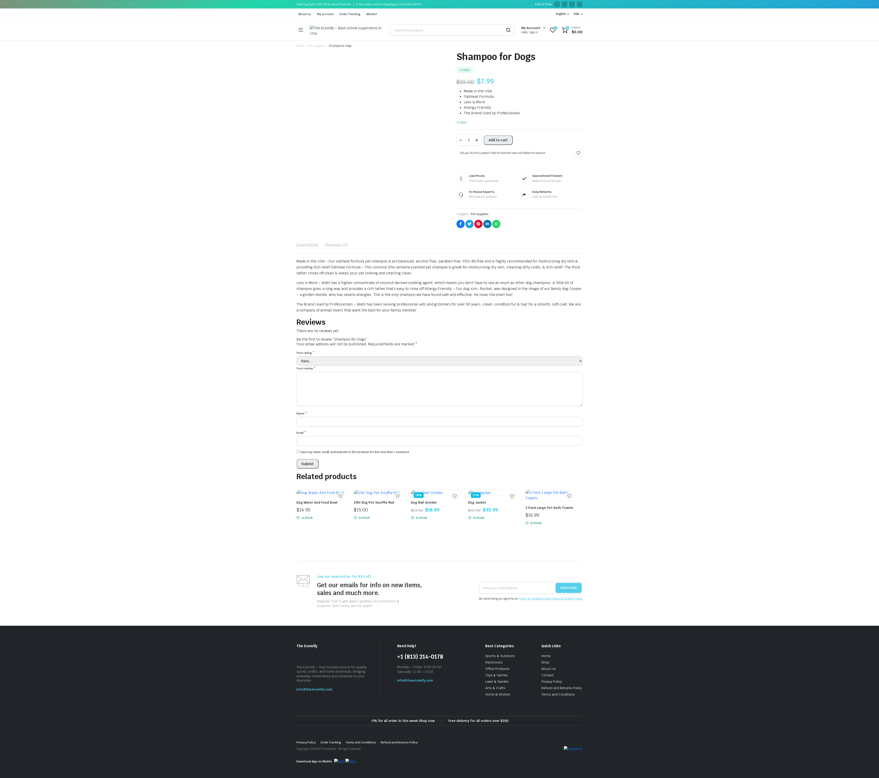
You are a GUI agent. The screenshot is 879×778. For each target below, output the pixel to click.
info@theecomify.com (314, 689)
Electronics (493, 662)
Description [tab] (307, 245)
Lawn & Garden (497, 682)
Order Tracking (349, 14)
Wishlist (371, 14)
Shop (545, 662)
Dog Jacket (477, 502)
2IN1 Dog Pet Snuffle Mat (374, 502)
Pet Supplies (316, 46)
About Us (304, 14)
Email (301, 433)
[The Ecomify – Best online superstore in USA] (346, 30)
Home (300, 46)
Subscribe (568, 588)
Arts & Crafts (495, 688)
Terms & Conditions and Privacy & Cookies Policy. (551, 599)
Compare (571, 505)
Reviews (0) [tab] (337, 245)
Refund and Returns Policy (561, 688)
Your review (305, 368)
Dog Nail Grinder (424, 502)
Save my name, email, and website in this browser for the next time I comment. (355, 452)
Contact (547, 675)
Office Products (497, 669)
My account (325, 14)
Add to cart (498, 140)
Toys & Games (496, 675)
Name (301, 413)
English (561, 14)
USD (576, 14)
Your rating (305, 353)
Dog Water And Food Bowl (316, 502)
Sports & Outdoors (500, 656)
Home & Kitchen (497, 694)
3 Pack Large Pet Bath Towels (549, 508)
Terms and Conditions (558, 694)
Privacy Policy (551, 682)
